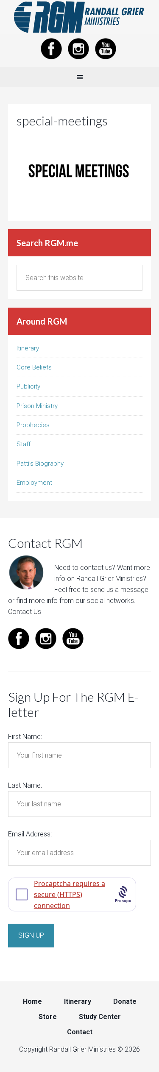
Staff (24, 444)
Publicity (28, 386)
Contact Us (24, 612)
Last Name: (25, 785)
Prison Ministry (37, 406)
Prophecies (33, 425)
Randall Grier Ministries (79, 17)
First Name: (25, 737)
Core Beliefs (34, 367)
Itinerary (28, 348)
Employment (34, 482)
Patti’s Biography (40, 463)
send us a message (119, 590)
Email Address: (30, 834)
